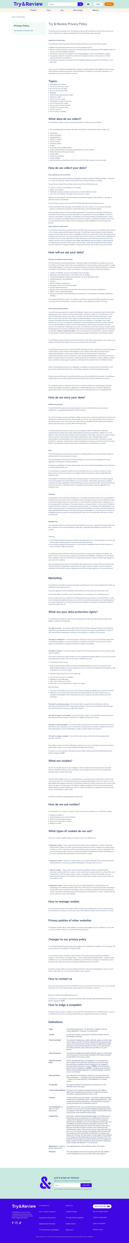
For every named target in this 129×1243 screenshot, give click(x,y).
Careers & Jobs (71, 1212)
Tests (49, 10)
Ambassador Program (47, 1224)
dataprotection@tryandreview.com (64, 600)
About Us (69, 1205)
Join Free (109, 4)
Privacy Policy (98, 1230)
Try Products (44, 1205)
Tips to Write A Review (47, 1212)
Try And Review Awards (74, 1218)
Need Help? (69, 1230)
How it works (78, 10)
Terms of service (86, 1189)
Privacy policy (78, 1189)
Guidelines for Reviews (47, 1218)
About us (96, 10)
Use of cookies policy (100, 1211)
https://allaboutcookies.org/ (74, 796)
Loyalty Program (99, 1223)
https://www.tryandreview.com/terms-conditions (83, 1092)
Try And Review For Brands (49, 1230)
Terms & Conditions (100, 1217)
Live (62, 10)
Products (33, 10)
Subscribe (86, 1185)
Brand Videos (71, 1224)
